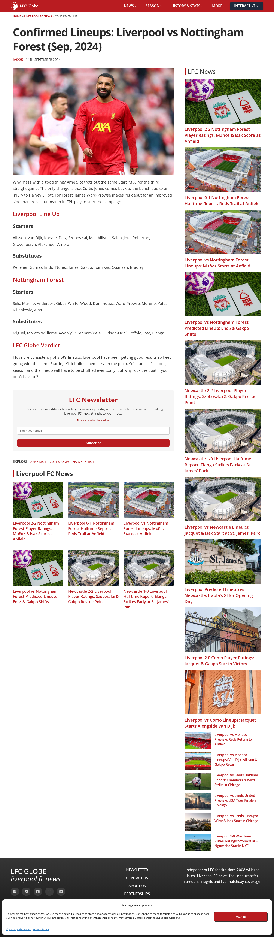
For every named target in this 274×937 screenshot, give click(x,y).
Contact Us (137, 877)
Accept (241, 916)
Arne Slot (38, 462)
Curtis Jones (60, 462)
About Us (137, 885)
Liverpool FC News (38, 16)
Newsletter (137, 869)
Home (17, 16)
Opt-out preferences (18, 929)
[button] (130, 6)
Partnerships (137, 893)
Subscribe (93, 443)
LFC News (202, 71)
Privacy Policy (41, 929)
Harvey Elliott (84, 462)
